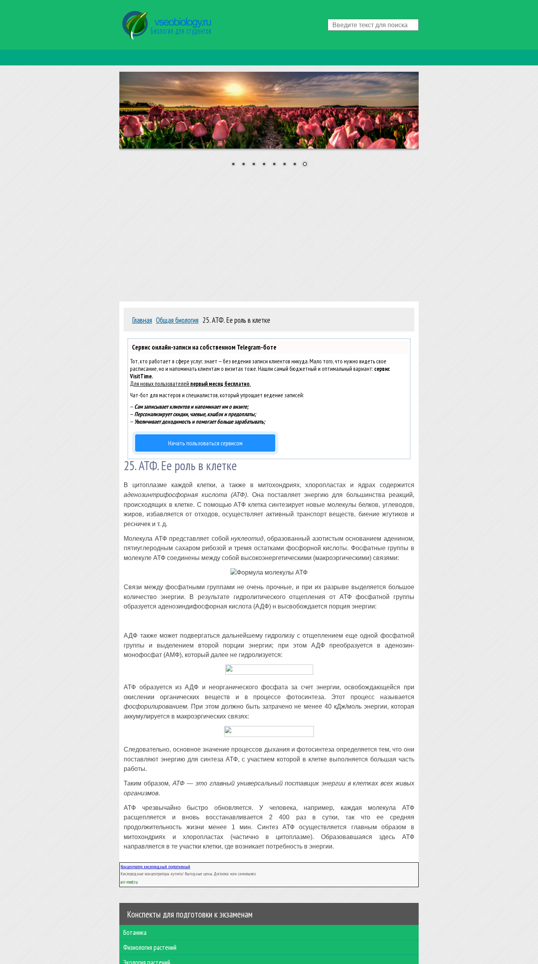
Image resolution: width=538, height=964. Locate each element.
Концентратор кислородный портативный (155, 866)
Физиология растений (149, 947)
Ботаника (135, 932)
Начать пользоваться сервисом (205, 443)
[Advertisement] (269, 232)
